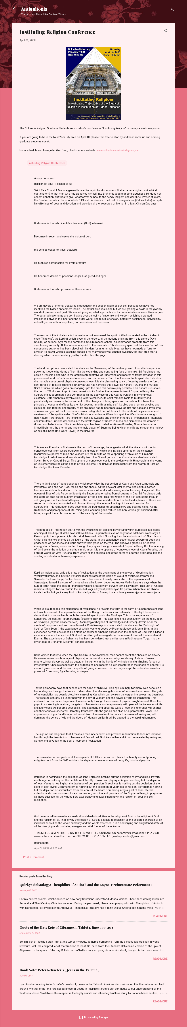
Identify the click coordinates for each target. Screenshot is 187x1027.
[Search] (172, 10)
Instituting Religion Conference (46, 163)
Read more (160, 916)
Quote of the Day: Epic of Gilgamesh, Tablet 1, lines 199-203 (66, 927)
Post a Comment (33, 857)
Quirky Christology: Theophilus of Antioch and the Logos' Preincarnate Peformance (86, 885)
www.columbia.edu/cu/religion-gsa (117, 150)
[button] (165, 31)
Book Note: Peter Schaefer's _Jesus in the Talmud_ (60, 970)
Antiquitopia (34, 9)
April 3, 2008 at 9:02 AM (48, 848)
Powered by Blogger (95, 1017)
